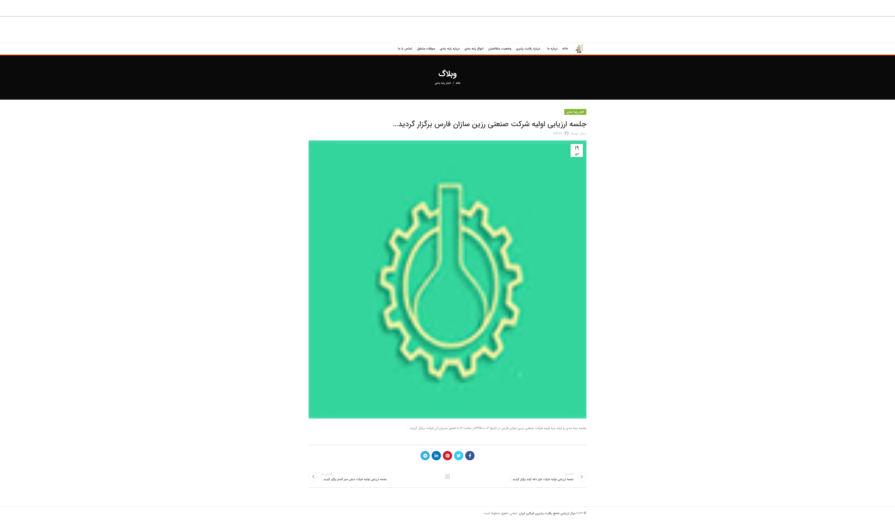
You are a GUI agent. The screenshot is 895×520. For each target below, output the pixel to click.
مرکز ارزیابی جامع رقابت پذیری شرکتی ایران (547, 513)
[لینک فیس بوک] (470, 455)
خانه (458, 83)
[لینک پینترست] (447, 455)
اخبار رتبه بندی (443, 83)
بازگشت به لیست (447, 476)
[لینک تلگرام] (425, 455)
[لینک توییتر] (458, 455)
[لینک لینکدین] (436, 455)
